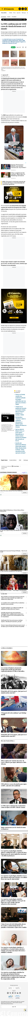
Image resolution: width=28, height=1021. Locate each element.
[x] (10, 993)
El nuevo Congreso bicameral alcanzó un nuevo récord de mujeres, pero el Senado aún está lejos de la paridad (13, 625)
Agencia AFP (5, 75)
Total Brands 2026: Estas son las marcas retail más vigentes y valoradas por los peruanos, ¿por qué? (12, 620)
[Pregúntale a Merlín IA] (25, 1010)
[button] (7, 418)
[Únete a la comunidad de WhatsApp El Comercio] (13, 47)
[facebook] (8, 993)
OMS (20, 460)
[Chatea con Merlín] (20, 9)
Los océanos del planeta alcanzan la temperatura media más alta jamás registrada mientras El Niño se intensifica (12, 669)
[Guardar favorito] (23, 47)
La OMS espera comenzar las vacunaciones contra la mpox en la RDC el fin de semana (13, 806)
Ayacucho (18, 12)
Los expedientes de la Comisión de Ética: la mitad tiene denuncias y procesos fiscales (12, 603)
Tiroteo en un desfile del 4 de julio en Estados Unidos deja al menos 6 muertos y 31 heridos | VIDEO (20, 411)
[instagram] (13, 993)
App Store (10, 988)
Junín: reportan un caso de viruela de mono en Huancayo (13, 828)
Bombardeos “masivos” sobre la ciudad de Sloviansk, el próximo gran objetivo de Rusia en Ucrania (20, 422)
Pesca (14, 12)
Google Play (17, 988)
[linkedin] (17, 993)
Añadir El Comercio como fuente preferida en (14, 19)
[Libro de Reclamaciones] (17, 997)
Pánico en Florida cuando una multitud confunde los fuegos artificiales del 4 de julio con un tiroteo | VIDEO (20, 399)
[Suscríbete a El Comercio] (22, 9)
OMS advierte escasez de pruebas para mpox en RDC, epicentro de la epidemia (14, 784)
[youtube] (15, 993)
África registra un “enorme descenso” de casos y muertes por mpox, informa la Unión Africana (13, 762)
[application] (7, 418)
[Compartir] (25, 47)
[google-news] (20, 993)
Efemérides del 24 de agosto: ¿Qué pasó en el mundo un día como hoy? (14, 692)
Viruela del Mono (12, 460)
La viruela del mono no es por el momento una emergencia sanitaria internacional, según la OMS (13, 40)
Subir (13, 1006)
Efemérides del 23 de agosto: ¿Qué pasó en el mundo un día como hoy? (14, 735)
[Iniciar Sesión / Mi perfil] (25, 9)
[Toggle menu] (2, 9)
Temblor (10, 12)
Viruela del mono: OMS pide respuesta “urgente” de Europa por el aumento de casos (13, 42)
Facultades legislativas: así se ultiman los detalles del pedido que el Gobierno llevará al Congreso (12, 608)
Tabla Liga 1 (24, 12)
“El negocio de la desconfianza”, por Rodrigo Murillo (13, 713)
